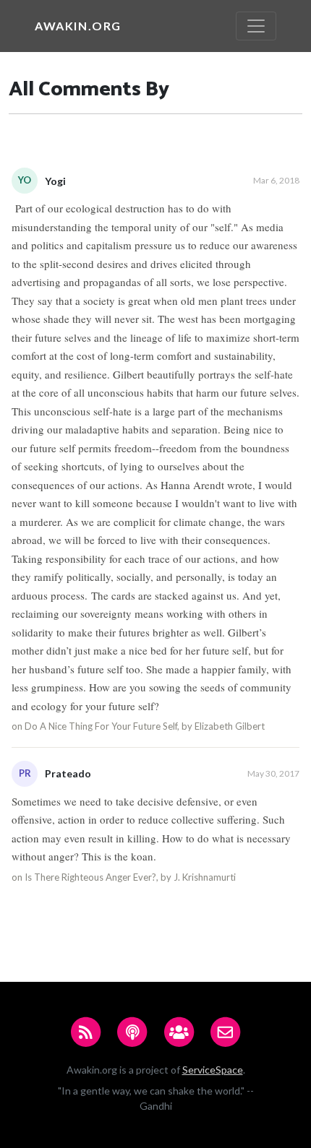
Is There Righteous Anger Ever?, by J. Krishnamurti (130, 877)
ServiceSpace (212, 1069)
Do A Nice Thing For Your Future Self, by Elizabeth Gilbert (145, 726)
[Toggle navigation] (256, 26)
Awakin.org (78, 26)
